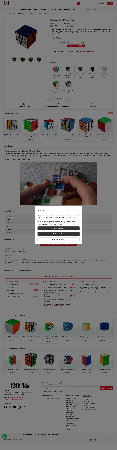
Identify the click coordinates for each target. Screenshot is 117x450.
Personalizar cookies (58, 239)
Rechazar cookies (58, 234)
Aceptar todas (58, 228)
